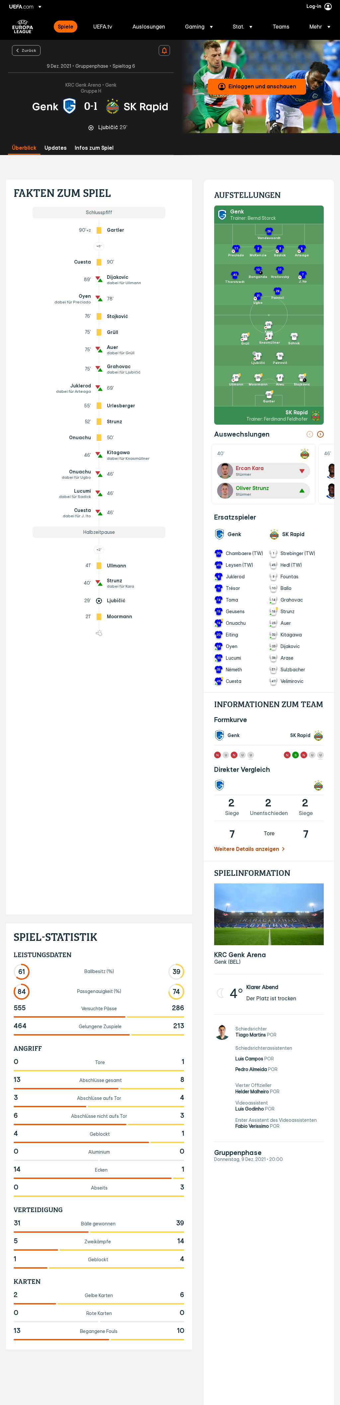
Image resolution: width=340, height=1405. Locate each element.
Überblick (24, 148)
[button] (199, 26)
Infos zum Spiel (94, 148)
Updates (55, 148)
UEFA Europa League (23, 26)
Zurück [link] (29, 50)
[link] (65, 26)
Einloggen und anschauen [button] (262, 86)
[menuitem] (67, 26)
